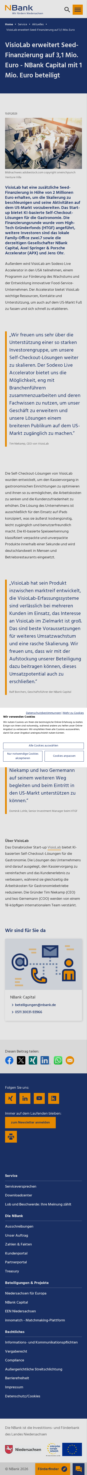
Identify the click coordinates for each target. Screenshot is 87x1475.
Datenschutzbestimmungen (43, 713)
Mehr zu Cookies (73, 713)
